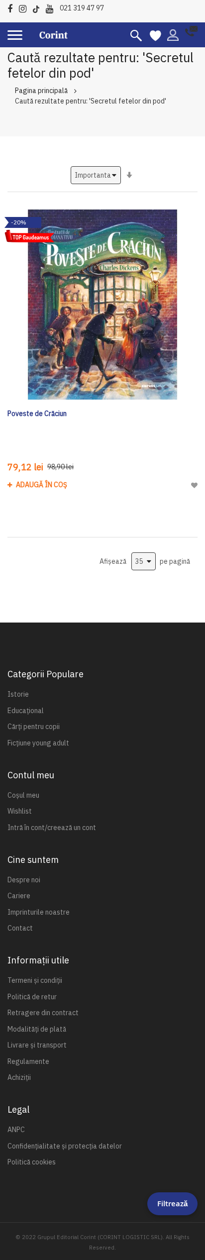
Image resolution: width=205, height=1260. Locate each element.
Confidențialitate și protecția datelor (64, 1146)
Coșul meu (23, 795)
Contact (20, 928)
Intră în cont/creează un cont (51, 827)
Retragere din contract (43, 1012)
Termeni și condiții (34, 980)
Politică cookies (31, 1161)
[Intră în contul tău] (173, 34)
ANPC (16, 1129)
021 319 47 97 (82, 7)
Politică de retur (32, 996)
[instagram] (25, 7)
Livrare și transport (37, 1045)
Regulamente (28, 1061)
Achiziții (19, 1077)
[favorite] (155, 34)
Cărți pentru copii (33, 726)
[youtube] (52, 7)
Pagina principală (41, 90)
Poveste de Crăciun (37, 413)
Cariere (18, 895)
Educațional (25, 710)
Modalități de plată (36, 1029)
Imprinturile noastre (38, 912)
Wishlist (19, 811)
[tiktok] (38, 7)
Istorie (18, 694)
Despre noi (23, 879)
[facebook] (12, 7)
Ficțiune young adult (38, 742)
